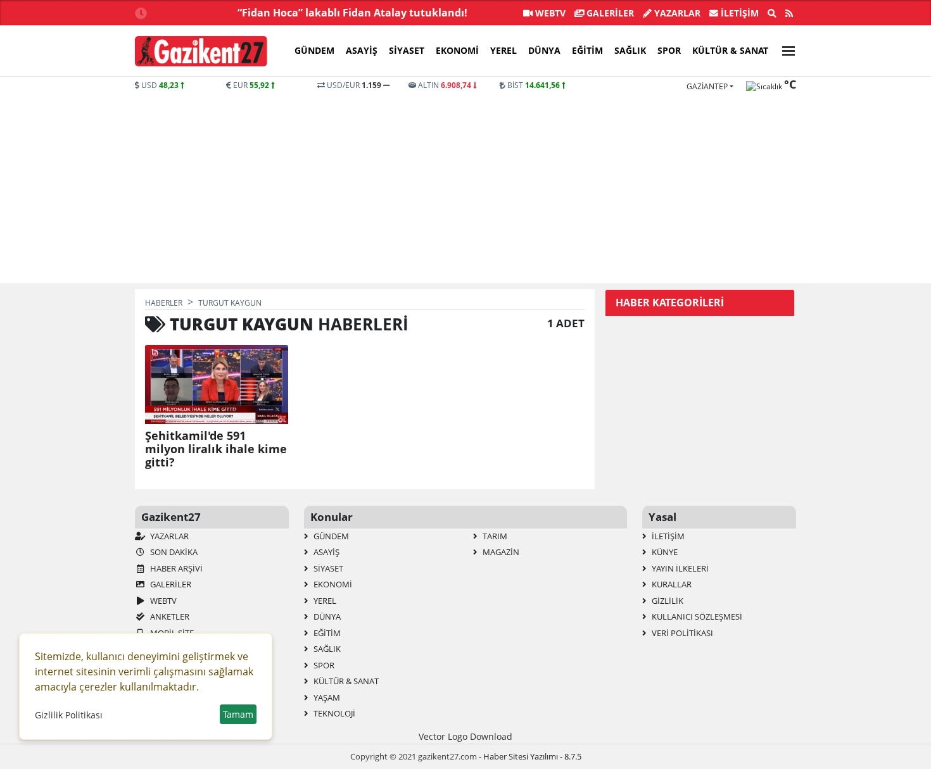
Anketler (168, 616)
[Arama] (772, 13)
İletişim (738, 13)
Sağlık (630, 50)
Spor (669, 50)
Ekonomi (457, 50)
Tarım (494, 536)
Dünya (544, 50)
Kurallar (671, 584)
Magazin (500, 552)
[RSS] (789, 13)
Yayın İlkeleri (679, 568)
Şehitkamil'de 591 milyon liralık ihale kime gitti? (216, 449)
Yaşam (326, 697)
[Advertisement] (355, 186)
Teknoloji (333, 713)
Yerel (503, 50)
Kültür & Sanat (730, 50)
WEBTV (549, 13)
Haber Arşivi (175, 568)
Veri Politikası (681, 633)
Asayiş (361, 50)
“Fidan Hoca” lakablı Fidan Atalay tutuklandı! (352, 13)
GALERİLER (609, 13)
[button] (785, 49)
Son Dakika (173, 552)
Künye (664, 552)
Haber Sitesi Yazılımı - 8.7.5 (532, 756)
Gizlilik (666, 600)
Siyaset (406, 50)
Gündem (314, 50)
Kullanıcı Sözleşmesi (696, 616)
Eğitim (587, 50)
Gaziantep (707, 86)
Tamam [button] (238, 714)
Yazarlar (676, 13)
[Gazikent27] (201, 51)
